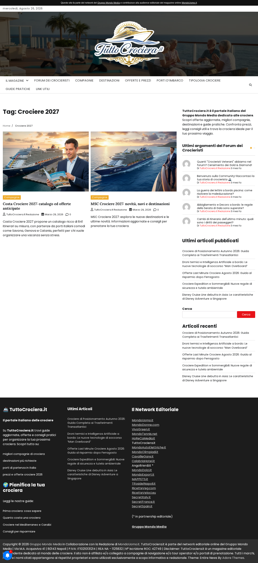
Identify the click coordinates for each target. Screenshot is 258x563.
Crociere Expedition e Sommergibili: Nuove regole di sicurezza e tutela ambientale (217, 286)
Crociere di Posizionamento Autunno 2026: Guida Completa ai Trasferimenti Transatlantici (215, 253)
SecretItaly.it (141, 497)
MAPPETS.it (140, 479)
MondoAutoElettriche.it (149, 447)
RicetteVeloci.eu (144, 493)
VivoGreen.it (141, 429)
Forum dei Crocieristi (52, 80)
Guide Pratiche (18, 89)
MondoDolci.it (142, 470)
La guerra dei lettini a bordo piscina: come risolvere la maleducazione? (224, 192)
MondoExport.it (143, 474)
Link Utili (42, 89)
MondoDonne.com (145, 425)
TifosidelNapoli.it (144, 483)
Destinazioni (109, 80)
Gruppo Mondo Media (108, 3)
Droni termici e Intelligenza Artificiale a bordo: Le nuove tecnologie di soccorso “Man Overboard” (214, 264)
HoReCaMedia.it (143, 438)
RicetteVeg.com (144, 488)
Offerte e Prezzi (138, 80)
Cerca (187, 309)
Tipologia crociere (205, 80)
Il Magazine (15, 80)
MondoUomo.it (189, 3)
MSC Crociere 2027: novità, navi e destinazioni (130, 204)
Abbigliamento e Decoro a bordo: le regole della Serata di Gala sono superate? (225, 206)
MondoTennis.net (144, 434)
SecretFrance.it (143, 502)
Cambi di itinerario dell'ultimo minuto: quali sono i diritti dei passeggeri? (225, 220)
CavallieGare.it (143, 456)
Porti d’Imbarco (170, 80)
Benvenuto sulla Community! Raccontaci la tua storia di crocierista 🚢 (225, 177)
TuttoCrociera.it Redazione (22, 214)
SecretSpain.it (142, 506)
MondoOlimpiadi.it (145, 452)
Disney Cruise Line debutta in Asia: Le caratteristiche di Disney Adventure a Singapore (217, 297)
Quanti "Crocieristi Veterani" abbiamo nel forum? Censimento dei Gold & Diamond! (224, 163)
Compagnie (84, 80)
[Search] (250, 85)
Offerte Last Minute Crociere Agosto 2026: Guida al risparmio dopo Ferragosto (217, 275)
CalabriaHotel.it (143, 461)
